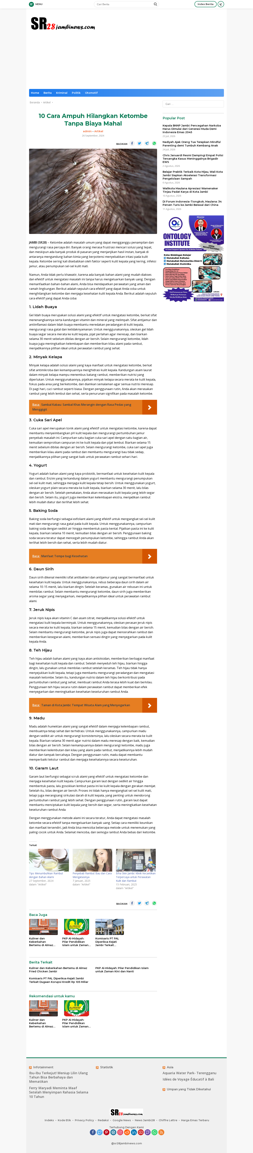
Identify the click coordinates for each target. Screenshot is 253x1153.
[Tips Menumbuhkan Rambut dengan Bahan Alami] (49, 860)
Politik (76, 92)
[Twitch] (148, 1132)
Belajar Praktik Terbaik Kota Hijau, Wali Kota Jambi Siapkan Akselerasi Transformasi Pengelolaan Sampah (193, 175)
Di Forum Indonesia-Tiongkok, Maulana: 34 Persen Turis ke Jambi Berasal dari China (192, 203)
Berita (48, 92)
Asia (170, 1067)
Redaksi (103, 1120)
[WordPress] (113, 1132)
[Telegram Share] (147, 143)
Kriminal (61, 92)
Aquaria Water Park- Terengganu (189, 1073)
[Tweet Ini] (139, 143)
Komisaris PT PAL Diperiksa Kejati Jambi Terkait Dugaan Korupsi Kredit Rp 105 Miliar (108, 942)
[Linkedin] (134, 1132)
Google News (122, 1120)
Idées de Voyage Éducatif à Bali (188, 1079)
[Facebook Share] (132, 143)
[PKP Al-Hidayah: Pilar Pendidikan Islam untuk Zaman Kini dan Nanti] (76, 927)
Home (35, 92)
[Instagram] (120, 1132)
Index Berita (206, 4)
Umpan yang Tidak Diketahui (189, 1089)
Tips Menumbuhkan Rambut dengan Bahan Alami (46, 875)
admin (87, 131)
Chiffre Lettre (168, 1120)
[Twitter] (100, 1132)
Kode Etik (64, 1120)
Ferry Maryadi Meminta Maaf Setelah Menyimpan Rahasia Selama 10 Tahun (58, 1092)
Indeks (49, 1120)
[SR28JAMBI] (62, 22)
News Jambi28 (145, 1120)
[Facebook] (93, 1132)
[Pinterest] (106, 1132)
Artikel (98, 131)
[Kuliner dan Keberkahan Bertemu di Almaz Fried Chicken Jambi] (43, 927)
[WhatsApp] (154, 1132)
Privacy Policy (84, 1120)
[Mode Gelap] (221, 4)
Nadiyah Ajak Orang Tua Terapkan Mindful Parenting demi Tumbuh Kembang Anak (192, 144)
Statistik (106, 1067)
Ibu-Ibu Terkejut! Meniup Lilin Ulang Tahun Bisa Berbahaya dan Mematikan (58, 1077)
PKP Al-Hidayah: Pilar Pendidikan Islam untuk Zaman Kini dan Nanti (75, 942)
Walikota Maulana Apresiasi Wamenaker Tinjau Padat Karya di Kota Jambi (190, 190)
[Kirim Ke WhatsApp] (154, 143)
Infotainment (43, 1067)
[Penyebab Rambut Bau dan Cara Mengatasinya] (92, 860)
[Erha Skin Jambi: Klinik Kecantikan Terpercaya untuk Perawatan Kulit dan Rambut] (136, 860)
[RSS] (161, 1132)
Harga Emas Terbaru (195, 1120)
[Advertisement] (126, 61)
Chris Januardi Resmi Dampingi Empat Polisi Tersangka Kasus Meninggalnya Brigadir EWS (193, 159)
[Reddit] (127, 1132)
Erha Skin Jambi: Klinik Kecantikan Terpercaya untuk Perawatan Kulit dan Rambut (136, 877)
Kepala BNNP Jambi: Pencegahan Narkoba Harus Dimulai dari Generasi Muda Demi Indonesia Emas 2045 (192, 129)
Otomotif (91, 92)
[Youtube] (141, 1132)
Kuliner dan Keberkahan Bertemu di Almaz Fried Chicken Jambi (43, 942)
